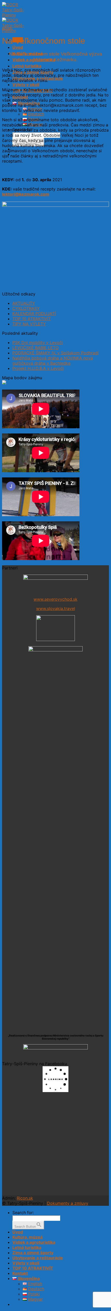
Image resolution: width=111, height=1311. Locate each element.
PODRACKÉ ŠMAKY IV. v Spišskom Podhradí (55, 352)
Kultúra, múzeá (27, 1237)
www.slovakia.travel (55, 608)
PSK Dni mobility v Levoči (37, 342)
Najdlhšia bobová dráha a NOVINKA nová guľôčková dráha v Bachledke (52, 360)
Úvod (17, 47)
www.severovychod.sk (55, 599)
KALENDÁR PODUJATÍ (34, 313)
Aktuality (7, 28)
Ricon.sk (25, 1198)
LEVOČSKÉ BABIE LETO (35, 347)
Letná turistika (26, 65)
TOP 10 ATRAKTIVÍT (31, 318)
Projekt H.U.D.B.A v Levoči (38, 368)
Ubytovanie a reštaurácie (37, 1257)
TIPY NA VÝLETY (29, 323)
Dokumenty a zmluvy (67, 1203)
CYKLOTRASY (26, 308)
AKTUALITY (23, 303)
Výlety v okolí (25, 84)
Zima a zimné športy (32, 1252)
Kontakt (20, 1273)
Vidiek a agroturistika (33, 1242)
